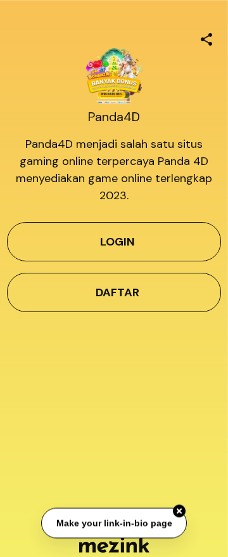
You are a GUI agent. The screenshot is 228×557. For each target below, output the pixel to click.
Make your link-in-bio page (114, 523)
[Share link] (206, 37)
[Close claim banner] (179, 511)
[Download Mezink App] (114, 544)
